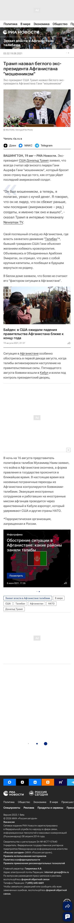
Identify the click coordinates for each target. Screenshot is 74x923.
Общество (24, 802)
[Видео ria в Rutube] (60, 782)
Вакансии (9, 822)
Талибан (51, 239)
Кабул (44, 372)
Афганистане (29, 353)
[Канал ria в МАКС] (9, 782)
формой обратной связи (35, 879)
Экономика (39, 802)
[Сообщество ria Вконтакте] (35, 782)
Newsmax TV (13, 222)
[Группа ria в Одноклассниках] (48, 782)
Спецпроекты (11, 807)
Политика (8, 802)
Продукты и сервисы (50, 807)
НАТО (51, 603)
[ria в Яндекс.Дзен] (22, 782)
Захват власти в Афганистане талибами (27, 598)
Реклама (29, 807)
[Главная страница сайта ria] (20, 32)
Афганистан (36, 603)
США (22, 160)
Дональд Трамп (38, 160)
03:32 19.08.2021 (13, 53)
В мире (59, 598)
